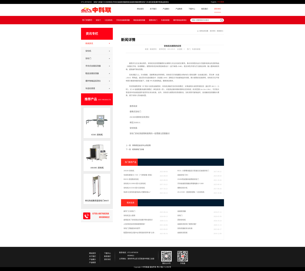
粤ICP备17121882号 (164, 267)
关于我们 (153, 9)
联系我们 (204, 9)
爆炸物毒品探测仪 (180, 20)
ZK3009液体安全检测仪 (139, 117)
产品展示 (166, 9)
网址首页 (140, 9)
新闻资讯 (89, 43)
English (213, 2)
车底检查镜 (165, 20)
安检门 (98, 20)
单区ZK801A (135, 123)
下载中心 (191, 9)
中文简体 (220, 2)
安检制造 (133, 128)
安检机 (88, 51)
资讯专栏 (217, 9)
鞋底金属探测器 (139, 20)
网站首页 (92, 253)
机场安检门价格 (138, 149)
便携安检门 (153, 20)
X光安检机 (108, 20)
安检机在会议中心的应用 (141, 145)
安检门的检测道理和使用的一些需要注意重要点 (150, 133)
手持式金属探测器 (123, 20)
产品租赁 (179, 9)
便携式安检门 (135, 112)
